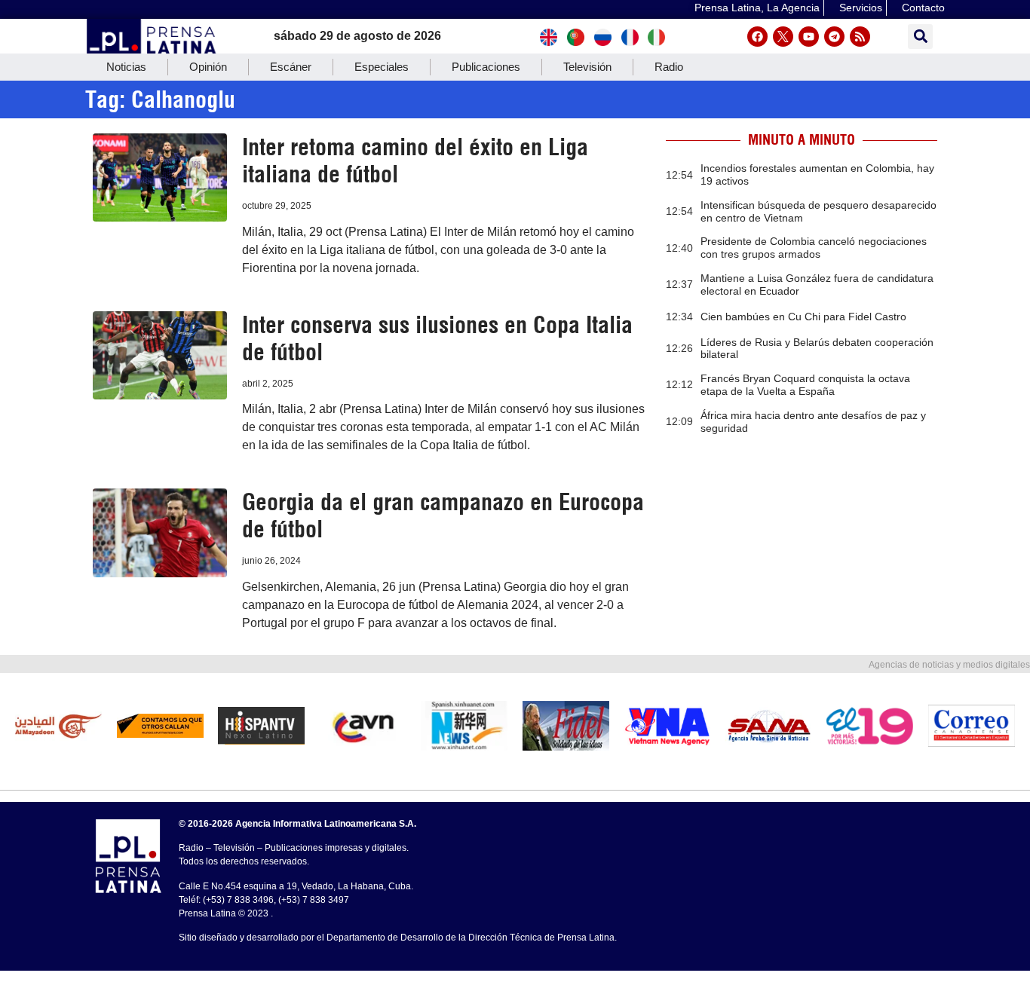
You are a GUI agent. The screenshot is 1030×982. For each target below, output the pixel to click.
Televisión (587, 66)
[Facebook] (757, 36)
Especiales (381, 66)
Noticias (126, 66)
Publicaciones (486, 66)
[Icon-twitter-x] (783, 36)
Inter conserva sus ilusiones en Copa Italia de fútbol (437, 338)
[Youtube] (809, 36)
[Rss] (860, 36)
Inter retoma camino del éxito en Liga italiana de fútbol (415, 160)
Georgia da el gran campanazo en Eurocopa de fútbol (443, 515)
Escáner (290, 66)
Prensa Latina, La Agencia (757, 8)
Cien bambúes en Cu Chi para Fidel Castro (803, 317)
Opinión (208, 66)
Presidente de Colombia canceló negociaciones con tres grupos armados (813, 247)
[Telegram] (834, 36)
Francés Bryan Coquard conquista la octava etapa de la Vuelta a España (805, 384)
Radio (668, 66)
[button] (920, 36)
